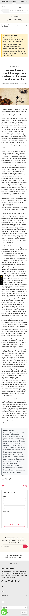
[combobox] (14, 11)
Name (4, 496)
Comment (6, 511)
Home (2, 24)
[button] (23, 6)
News (7, 24)
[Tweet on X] (3, 478)
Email (4, 504)
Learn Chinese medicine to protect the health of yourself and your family (14, 26)
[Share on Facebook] (6, 478)
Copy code (18, 19)
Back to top (13, 563)
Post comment (14, 525)
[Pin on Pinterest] (9, 478)
